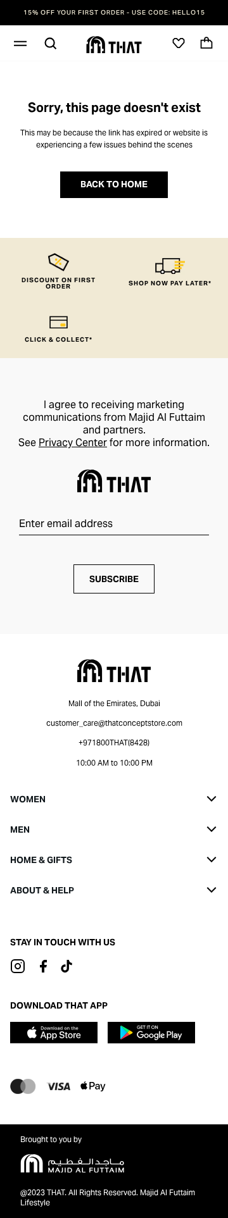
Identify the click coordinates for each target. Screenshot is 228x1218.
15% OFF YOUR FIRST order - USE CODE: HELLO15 (114, 12)
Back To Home (114, 184)
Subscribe (114, 579)
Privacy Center (73, 442)
